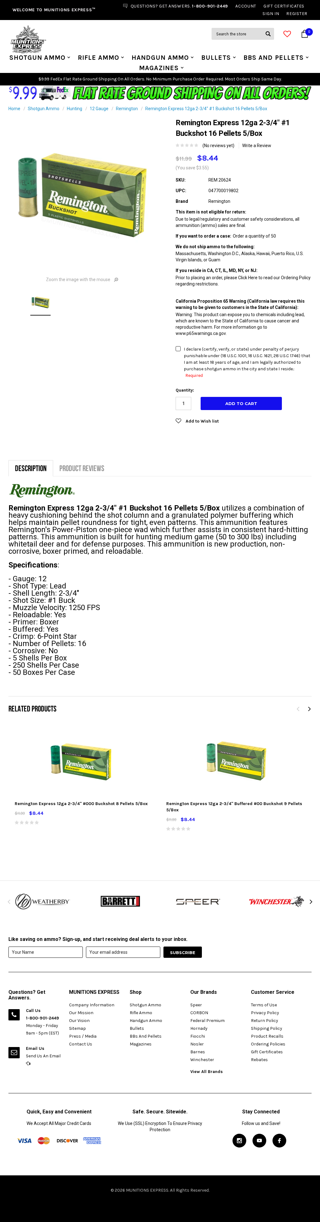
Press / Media (83, 1036)
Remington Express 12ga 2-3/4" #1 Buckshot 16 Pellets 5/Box (206, 108)
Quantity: (185, 390)
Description (31, 468)
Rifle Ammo (98, 57)
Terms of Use (264, 1005)
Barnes (197, 1052)
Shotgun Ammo (37, 57)
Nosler (197, 1044)
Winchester (202, 1059)
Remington (127, 108)
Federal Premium (207, 1020)
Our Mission (81, 1012)
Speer (196, 1005)
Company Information (91, 1005)
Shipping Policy (266, 1028)
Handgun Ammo (160, 57)
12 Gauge (99, 108)
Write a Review (256, 145)
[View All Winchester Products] (277, 901)
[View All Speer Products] (199, 901)
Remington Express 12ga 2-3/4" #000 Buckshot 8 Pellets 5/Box (81, 803)
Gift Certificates (267, 1052)
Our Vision (79, 1020)
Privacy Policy (265, 1012)
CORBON (199, 1012)
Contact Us (80, 1044)
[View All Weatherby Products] (42, 901)
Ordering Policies (268, 1044)
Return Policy (264, 1020)
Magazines (159, 68)
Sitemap (77, 1028)
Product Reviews (81, 468)
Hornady (199, 1028)
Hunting (74, 108)
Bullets (216, 57)
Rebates (259, 1059)
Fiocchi (197, 1036)
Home (14, 108)
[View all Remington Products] (42, 490)
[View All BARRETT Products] (121, 901)
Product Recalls (267, 1036)
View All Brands (206, 1071)
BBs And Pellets (273, 57)
